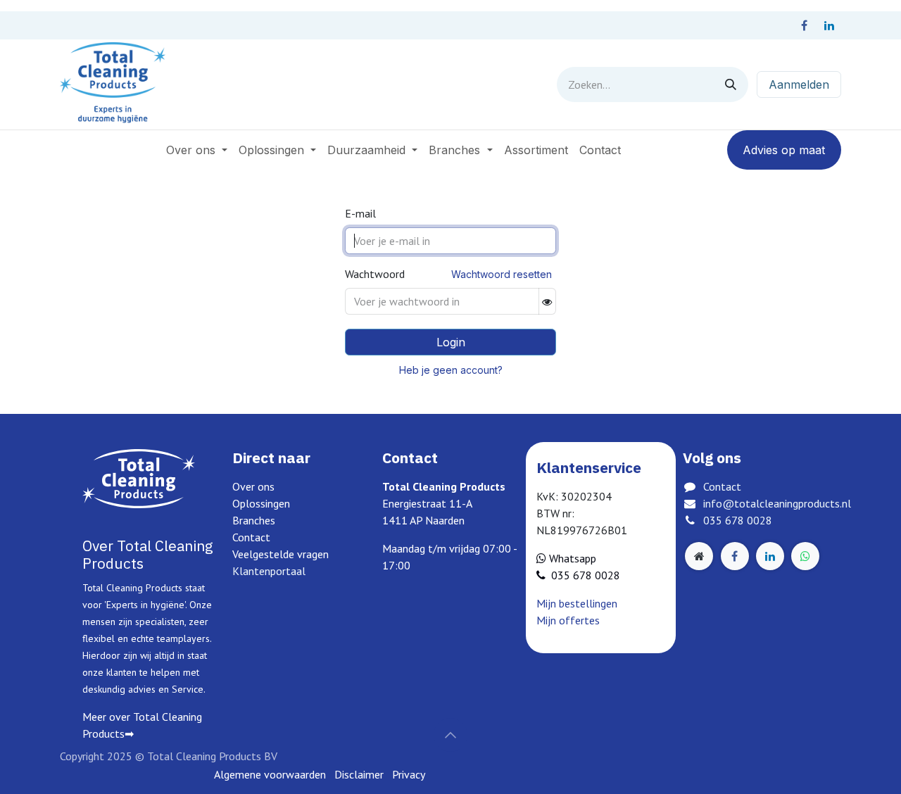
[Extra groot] (699, 556)
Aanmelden (799, 84)
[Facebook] (804, 25)
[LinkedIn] (829, 25)
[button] (450, 735)
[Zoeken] (730, 84)
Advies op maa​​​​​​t (784, 150)
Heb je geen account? (451, 370)
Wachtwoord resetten (501, 274)
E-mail (360, 213)
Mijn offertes (568, 620)
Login (450, 342)
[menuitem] (196, 150)
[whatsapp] (805, 556)
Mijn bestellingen (576, 603)
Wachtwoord (375, 274)
